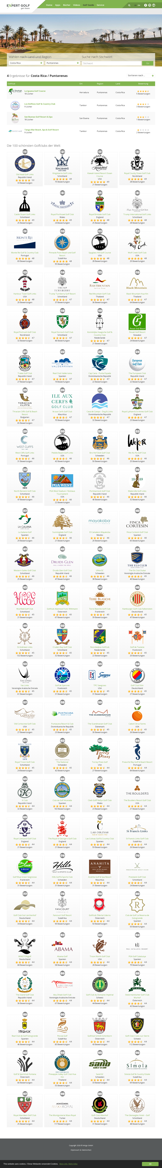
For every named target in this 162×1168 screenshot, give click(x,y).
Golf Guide (88, 5)
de (135, 5)
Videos (76, 5)
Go (147, 63)
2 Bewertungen (143, 132)
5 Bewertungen (143, 93)
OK (150, 1164)
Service (100, 5)
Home (49, 5)
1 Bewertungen (143, 119)
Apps (57, 5)
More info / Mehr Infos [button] (68, 1164)
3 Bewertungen (143, 106)
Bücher (66, 5)
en (139, 5)
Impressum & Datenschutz (81, 1150)
